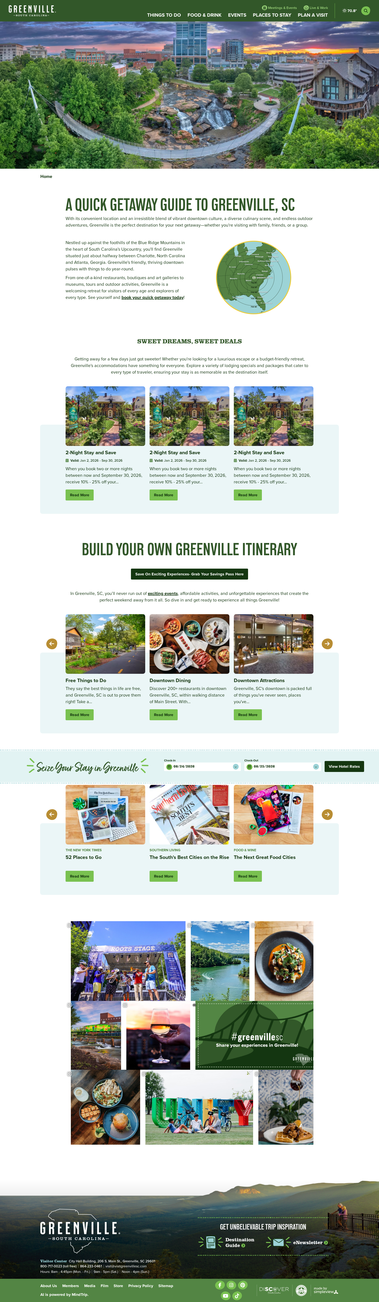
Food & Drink (205, 15)
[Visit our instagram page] (231, 1285)
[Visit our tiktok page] (237, 1295)
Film (104, 1286)
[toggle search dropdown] (365, 10)
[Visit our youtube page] (226, 1295)
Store (118, 1286)
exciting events (163, 593)
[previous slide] (51, 644)
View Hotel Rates (344, 766)
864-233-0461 (91, 1266)
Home (46, 176)
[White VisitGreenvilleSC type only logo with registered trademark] (32, 10)
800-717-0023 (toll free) (58, 1266)
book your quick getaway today (153, 297)
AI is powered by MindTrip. (64, 1295)
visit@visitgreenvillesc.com (126, 1266)
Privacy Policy (140, 1286)
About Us (48, 1286)
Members (70, 1286)
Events (237, 15)
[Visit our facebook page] (220, 1285)
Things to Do (164, 15)
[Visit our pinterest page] (243, 1285)
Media (89, 1286)
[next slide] (327, 644)
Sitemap (165, 1286)
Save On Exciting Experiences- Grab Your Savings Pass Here (189, 574)
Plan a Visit (313, 15)
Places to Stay (272, 15)
